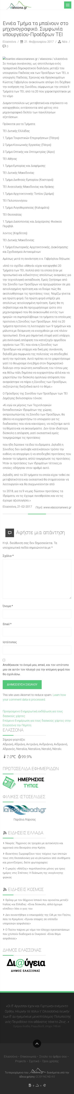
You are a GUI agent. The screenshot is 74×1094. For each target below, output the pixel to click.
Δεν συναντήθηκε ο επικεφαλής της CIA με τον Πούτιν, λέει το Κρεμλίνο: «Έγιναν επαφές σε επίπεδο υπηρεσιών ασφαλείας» (37, 919)
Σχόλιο (8, 556)
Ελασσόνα (10, 41)
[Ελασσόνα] (19, 5)
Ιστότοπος (10, 642)
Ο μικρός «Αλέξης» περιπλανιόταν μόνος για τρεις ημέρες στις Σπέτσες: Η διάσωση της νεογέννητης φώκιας (34, 873)
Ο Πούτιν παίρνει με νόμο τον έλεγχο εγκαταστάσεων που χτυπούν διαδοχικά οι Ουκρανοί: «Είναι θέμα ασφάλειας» (36, 934)
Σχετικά (34, 1061)
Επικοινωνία (28, 1056)
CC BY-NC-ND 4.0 (45, 1076)
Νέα (64, 41)
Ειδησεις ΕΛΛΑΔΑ (25, 832)
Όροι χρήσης (50, 1061)
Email (7, 624)
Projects (20, 1061)
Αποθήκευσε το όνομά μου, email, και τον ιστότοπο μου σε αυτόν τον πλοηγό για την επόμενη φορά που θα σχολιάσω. (36, 669)
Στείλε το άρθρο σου (53, 1056)
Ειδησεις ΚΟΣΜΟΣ (26, 889)
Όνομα (8, 606)
